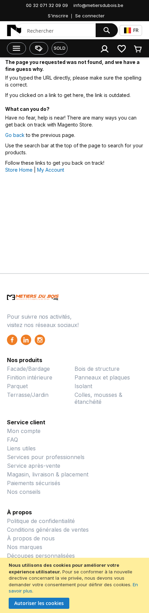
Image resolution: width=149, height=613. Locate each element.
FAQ (12, 439)
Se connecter (90, 15)
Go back (15, 135)
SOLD (59, 48)
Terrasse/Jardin (28, 394)
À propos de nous (31, 538)
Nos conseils (24, 491)
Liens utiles (21, 448)
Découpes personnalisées (41, 555)
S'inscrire (58, 15)
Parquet (17, 386)
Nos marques (24, 546)
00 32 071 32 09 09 (47, 5)
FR (136, 30)
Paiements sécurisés (33, 483)
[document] (75, 585)
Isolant (83, 386)
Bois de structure (97, 368)
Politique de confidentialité (41, 520)
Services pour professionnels (46, 456)
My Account (50, 170)
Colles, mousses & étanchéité (98, 398)
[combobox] (63, 31)
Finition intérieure (29, 377)
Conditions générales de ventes (48, 529)
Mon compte (24, 430)
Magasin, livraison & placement (47, 474)
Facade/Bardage (28, 368)
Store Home (19, 170)
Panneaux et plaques (102, 377)
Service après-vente (33, 465)
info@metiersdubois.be (98, 5)
